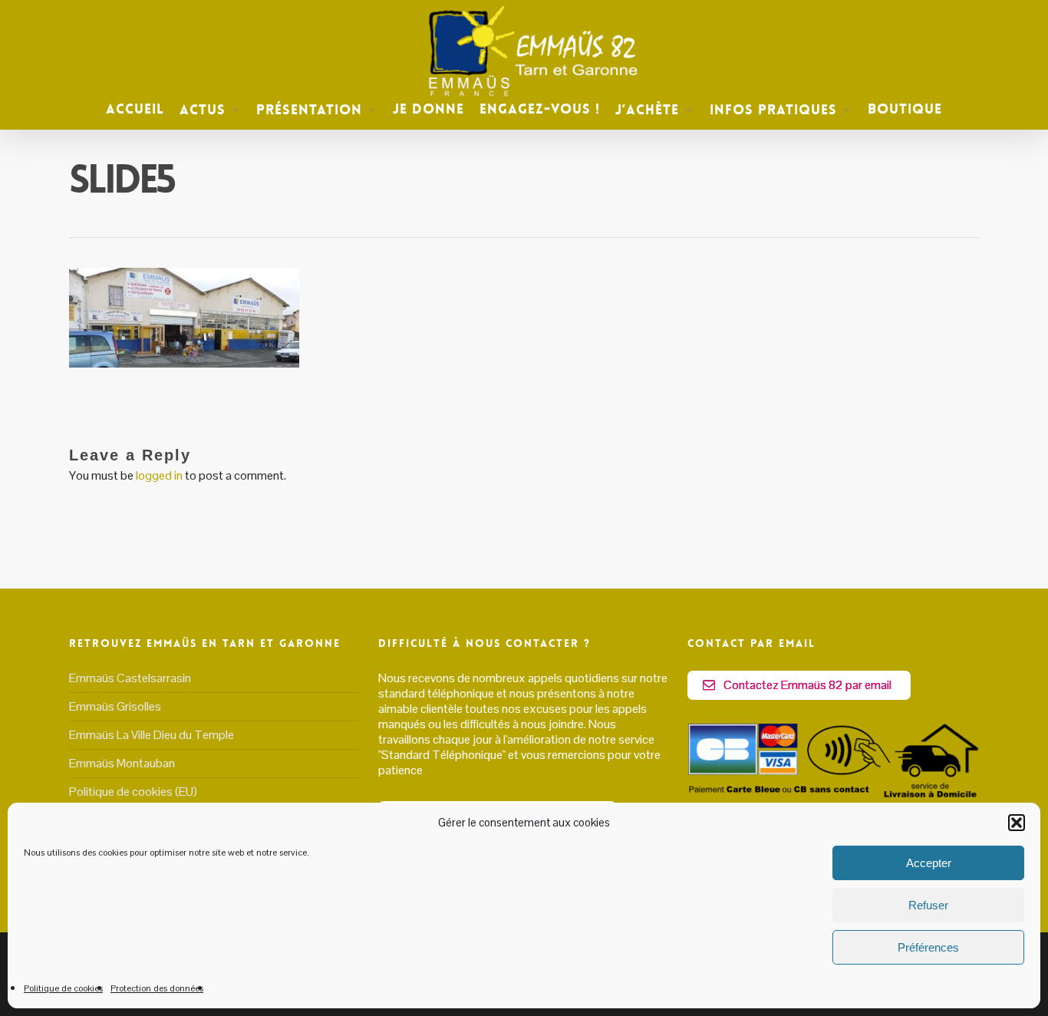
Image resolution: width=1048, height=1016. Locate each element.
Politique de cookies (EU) (133, 791)
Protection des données (156, 988)
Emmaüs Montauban (122, 763)
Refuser (928, 905)
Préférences (928, 947)
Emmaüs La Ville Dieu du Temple (151, 735)
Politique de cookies (63, 988)
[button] (1016, 822)
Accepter (928, 862)
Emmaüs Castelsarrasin (130, 678)
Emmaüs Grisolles (115, 706)
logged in (159, 475)
